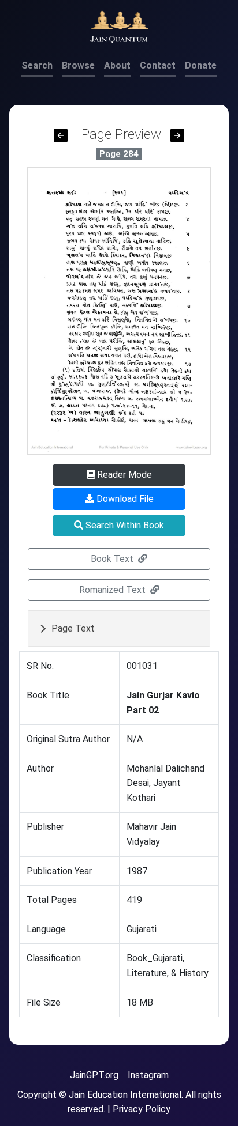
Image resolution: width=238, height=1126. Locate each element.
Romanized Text (113, 589)
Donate (201, 65)
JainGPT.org (94, 1075)
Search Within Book (123, 525)
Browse (78, 65)
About (117, 65)
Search (37, 65)
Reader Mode (123, 474)
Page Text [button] (73, 628)
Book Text (113, 558)
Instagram (148, 1075)
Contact (158, 65)
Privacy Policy (141, 1109)
